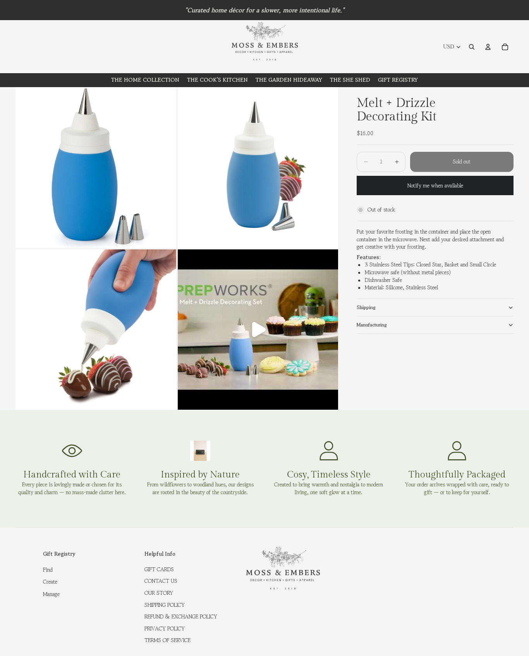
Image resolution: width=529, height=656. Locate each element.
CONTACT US (160, 581)
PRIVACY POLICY (164, 628)
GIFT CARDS (159, 569)
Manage (51, 594)
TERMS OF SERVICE (167, 640)
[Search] (471, 46)
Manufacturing (372, 324)
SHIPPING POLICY (164, 605)
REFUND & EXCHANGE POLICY (180, 616)
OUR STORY (158, 593)
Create (50, 582)
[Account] (487, 46)
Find (48, 570)
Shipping (366, 307)
